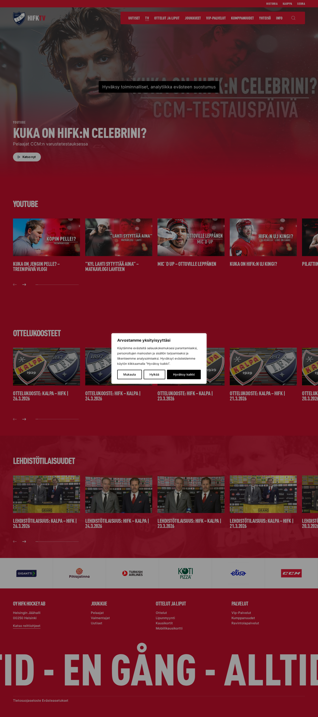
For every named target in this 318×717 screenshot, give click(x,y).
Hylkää (154, 374)
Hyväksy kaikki (184, 374)
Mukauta (129, 374)
